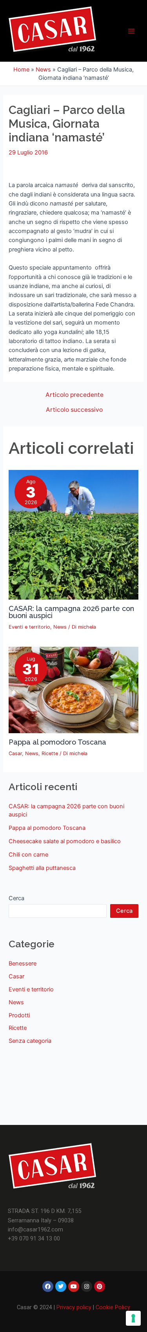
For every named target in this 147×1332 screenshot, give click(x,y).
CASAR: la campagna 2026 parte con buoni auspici (71, 612)
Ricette (50, 753)
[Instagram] (86, 1286)
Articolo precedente (74, 395)
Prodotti (19, 1015)
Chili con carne (28, 854)
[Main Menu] (131, 31)
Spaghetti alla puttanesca (42, 867)
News (43, 69)
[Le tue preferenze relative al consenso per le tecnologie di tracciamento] (133, 1318)
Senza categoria (30, 1040)
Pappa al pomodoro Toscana (57, 742)
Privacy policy (73, 1307)
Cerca (16, 898)
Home (21, 69)
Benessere (22, 963)
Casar (15, 753)
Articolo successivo (74, 410)
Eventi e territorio (29, 627)
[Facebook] (47, 1286)
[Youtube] (73, 1286)
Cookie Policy (113, 1307)
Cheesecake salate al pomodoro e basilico (65, 841)
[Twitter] (60, 1286)
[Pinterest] (99, 1286)
